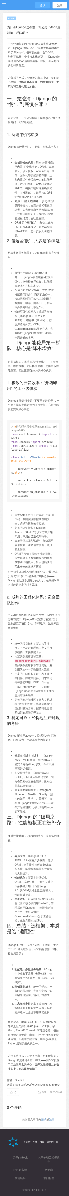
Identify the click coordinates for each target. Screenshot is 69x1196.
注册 (59, 5)
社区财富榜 (20, 1170)
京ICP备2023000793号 (34, 1189)
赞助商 (49, 1170)
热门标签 (49, 1178)
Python (11, 18)
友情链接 (20, 1178)
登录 (42, 5)
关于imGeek (20, 1157)
